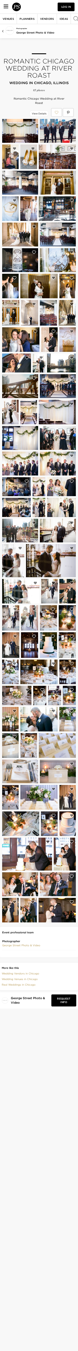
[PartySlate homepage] (16, 7)
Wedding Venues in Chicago (20, 979)
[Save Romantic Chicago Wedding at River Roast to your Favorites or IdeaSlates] (56, 112)
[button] (21, 945)
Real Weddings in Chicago (19, 984)
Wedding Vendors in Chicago (20, 973)
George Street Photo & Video (35, 32)
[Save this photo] (34, 123)
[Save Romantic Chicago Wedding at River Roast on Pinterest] (68, 112)
